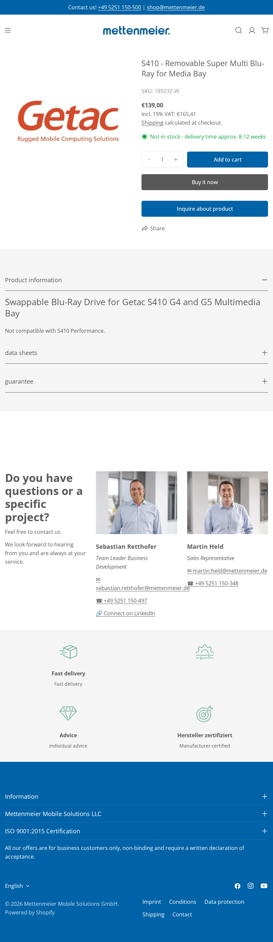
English (14, 885)
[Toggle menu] (7, 30)
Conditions (182, 901)
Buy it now (205, 182)
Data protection (224, 901)
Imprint (151, 901)
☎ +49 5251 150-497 (121, 600)
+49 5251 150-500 (119, 7)
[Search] (238, 30)
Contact (182, 914)
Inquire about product (205, 208)
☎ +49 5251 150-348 (212, 583)
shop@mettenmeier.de (176, 7)
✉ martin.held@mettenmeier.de (227, 570)
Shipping (152, 122)
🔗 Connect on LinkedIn (125, 613)
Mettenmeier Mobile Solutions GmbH (71, 903)
